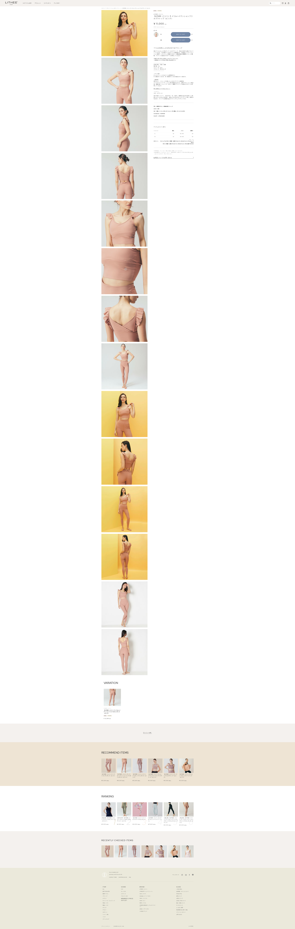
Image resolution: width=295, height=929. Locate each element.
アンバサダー (57, 3)
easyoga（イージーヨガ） (145, 896)
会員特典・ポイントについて (182, 891)
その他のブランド (143, 911)
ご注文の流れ (179, 889)
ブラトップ (119, 8)
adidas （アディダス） (144, 908)
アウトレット (38, 3)
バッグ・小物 (105, 914)
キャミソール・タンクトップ (109, 900)
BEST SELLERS (106, 891)
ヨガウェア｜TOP (104, 8)
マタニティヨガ (124, 896)
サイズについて (179, 905)
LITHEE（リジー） (144, 889)
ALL (103, 889)
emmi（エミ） (143, 900)
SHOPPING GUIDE (123, 877)
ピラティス (123, 893)
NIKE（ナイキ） (143, 903)
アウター (104, 909)
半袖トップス (105, 903)
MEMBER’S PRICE (127, 898)
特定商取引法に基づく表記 (182, 909)
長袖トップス (105, 905)
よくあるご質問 (179, 907)
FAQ (130, 877)
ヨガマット (105, 912)
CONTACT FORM (113, 877)
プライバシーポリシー (181, 912)
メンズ (104, 916)
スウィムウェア (106, 919)
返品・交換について (180, 903)
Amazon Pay (179, 893)
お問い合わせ (179, 914)
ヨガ (122, 889)
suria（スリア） (143, 893)
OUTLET (124, 900)
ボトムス (104, 907)
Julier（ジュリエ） (144, 898)
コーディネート (47, 3)
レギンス (104, 898)
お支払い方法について (181, 900)
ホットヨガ (123, 891)
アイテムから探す (112, 8)
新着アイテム (105, 893)
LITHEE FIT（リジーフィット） (146, 891)
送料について (179, 896)
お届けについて (179, 898)
